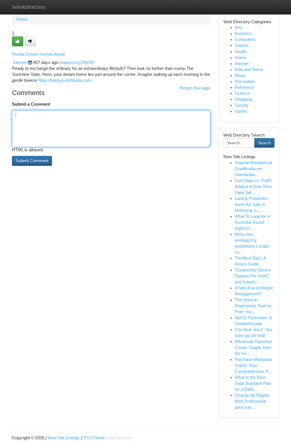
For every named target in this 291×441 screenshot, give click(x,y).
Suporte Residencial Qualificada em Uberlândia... (253, 168)
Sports (241, 111)
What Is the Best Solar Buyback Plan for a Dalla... (253, 383)
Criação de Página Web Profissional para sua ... (252, 401)
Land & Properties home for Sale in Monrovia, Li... (251, 204)
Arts (238, 27)
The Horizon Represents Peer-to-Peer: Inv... (254, 306)
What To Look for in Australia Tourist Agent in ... (252, 222)
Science (242, 93)
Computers (245, 39)
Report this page (195, 88)
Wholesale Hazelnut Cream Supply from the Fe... (253, 347)
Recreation (245, 81)
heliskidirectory (29, 7)
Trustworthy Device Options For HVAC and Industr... (253, 276)
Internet (20, 62)
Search (264, 143)
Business (243, 33)
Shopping (243, 99)
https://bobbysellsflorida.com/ (65, 80)
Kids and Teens (249, 69)
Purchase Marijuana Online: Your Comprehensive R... (253, 365)
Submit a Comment (31, 104)
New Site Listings (64, 438)
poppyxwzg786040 (76, 62)
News (240, 75)
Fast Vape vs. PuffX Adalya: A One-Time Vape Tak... (253, 186)
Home (22, 19)
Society (242, 105)
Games (242, 45)
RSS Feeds (94, 438)
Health (241, 51)
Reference (244, 87)
